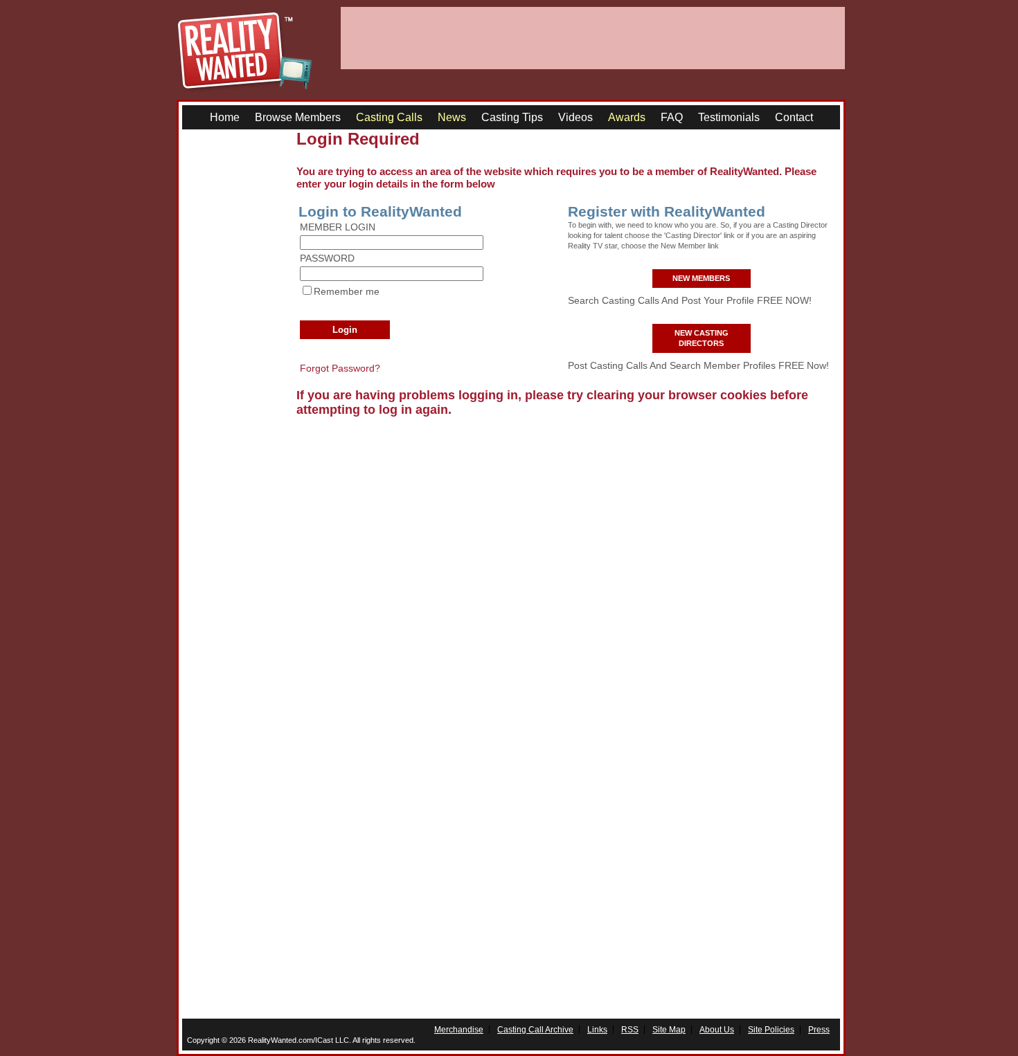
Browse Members (298, 117)
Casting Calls (389, 117)
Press (819, 1030)
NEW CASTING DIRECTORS (702, 338)
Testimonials (729, 117)
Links (597, 1030)
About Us (716, 1030)
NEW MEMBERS (701, 278)
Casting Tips (512, 117)
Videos (575, 117)
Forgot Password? (340, 368)
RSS (630, 1030)
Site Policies (771, 1030)
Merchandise (458, 1030)
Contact (794, 117)
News (452, 117)
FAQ (672, 117)
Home (225, 117)
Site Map (669, 1030)
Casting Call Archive (535, 1030)
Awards (626, 117)
